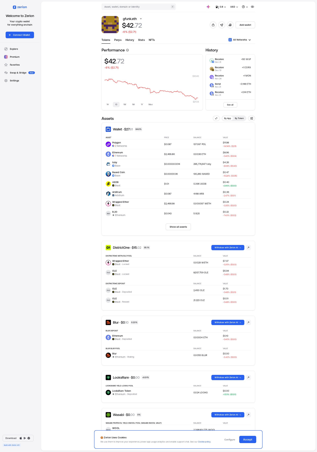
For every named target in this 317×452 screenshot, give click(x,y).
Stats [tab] (141, 39)
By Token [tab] (239, 118)
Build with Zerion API (11, 445)
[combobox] (139, 6)
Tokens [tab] (106, 39)
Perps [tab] (118, 39)
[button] (140, 18)
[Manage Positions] (248, 247)
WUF (248, 59)
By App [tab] (227, 118)
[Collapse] (216, 118)
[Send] (221, 25)
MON (248, 75)
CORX (247, 67)
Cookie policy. (204, 442)
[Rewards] (208, 6)
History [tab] (129, 39)
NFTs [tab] (152, 39)
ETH (249, 84)
